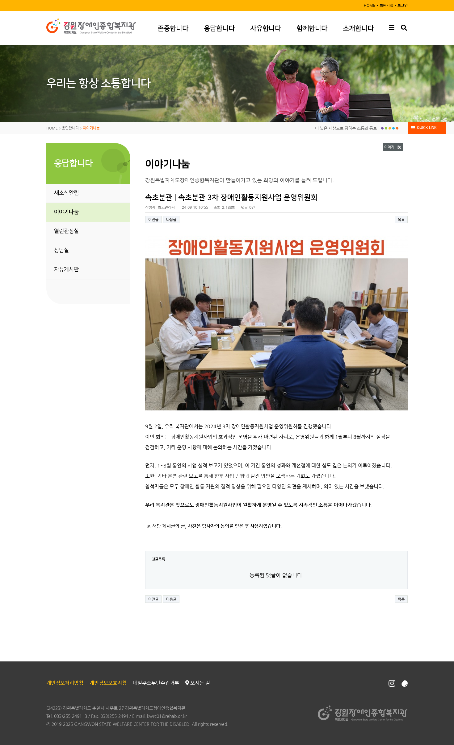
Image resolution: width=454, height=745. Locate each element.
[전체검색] (404, 27)
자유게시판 (66, 269)
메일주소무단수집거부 (156, 683)
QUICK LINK (427, 128)
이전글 (153, 219)
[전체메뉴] (391, 27)
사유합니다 (265, 28)
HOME (369, 5)
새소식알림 (66, 193)
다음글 (171, 219)
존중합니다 (173, 28)
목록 (401, 219)
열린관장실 (66, 231)
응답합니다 (219, 28)
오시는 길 (199, 683)
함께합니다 (311, 28)
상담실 (61, 250)
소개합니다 (358, 28)
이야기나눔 (66, 212)
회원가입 (386, 5)
